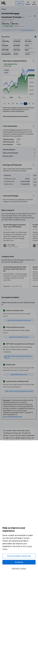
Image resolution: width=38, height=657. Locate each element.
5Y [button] (29, 103)
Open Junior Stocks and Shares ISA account (19, 391)
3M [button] (17, 103)
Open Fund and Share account (19, 337)
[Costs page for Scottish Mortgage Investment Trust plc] (19, 198)
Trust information (10, 126)
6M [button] (21, 103)
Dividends (7, 175)
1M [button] (13, 103)
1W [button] (9, 103)
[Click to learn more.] (35, 37)
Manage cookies (19, 568)
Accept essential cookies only (19, 556)
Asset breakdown (9, 149)
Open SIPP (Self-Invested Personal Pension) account (18, 357)
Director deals (8, 156)
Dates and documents (10, 153)
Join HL (20, 3)
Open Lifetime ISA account (19, 374)
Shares (4, 9)
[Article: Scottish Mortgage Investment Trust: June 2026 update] (15, 235)
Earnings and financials (12, 165)
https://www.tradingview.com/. (12, 416)
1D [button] (4, 103)
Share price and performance (15, 61)
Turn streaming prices (27, 30)
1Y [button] (25, 103)
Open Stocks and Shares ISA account (19, 320)
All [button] (33, 103)
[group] (19, 104)
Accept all (19, 562)
